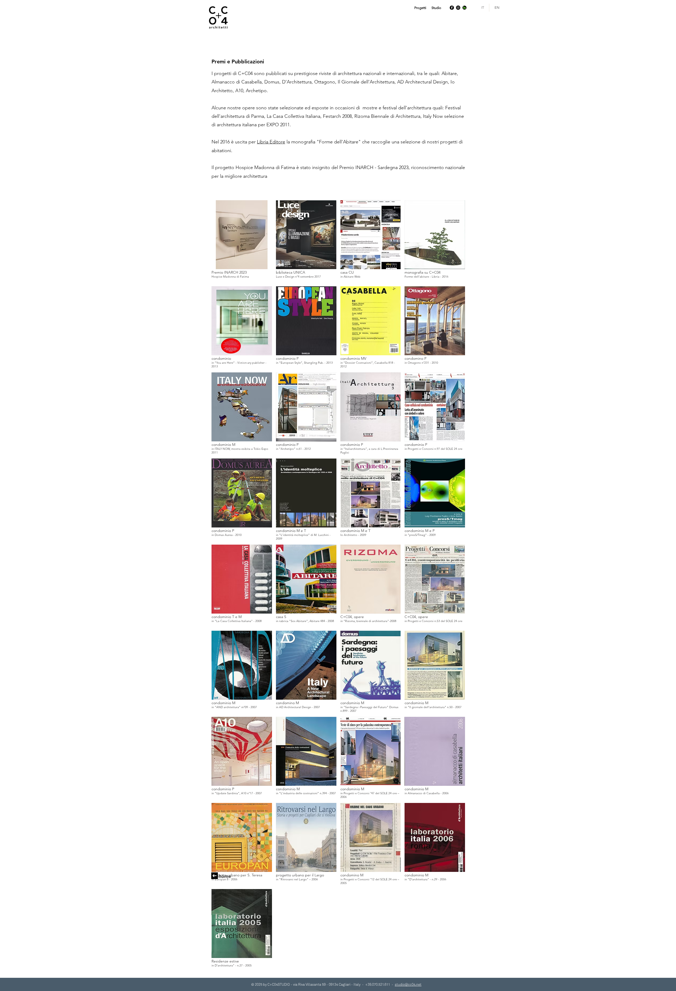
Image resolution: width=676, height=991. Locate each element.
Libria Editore (271, 142)
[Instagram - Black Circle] (458, 8)
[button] (420, 8)
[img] (242, 241)
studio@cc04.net (408, 984)
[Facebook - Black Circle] (452, 8)
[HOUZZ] (464, 8)
